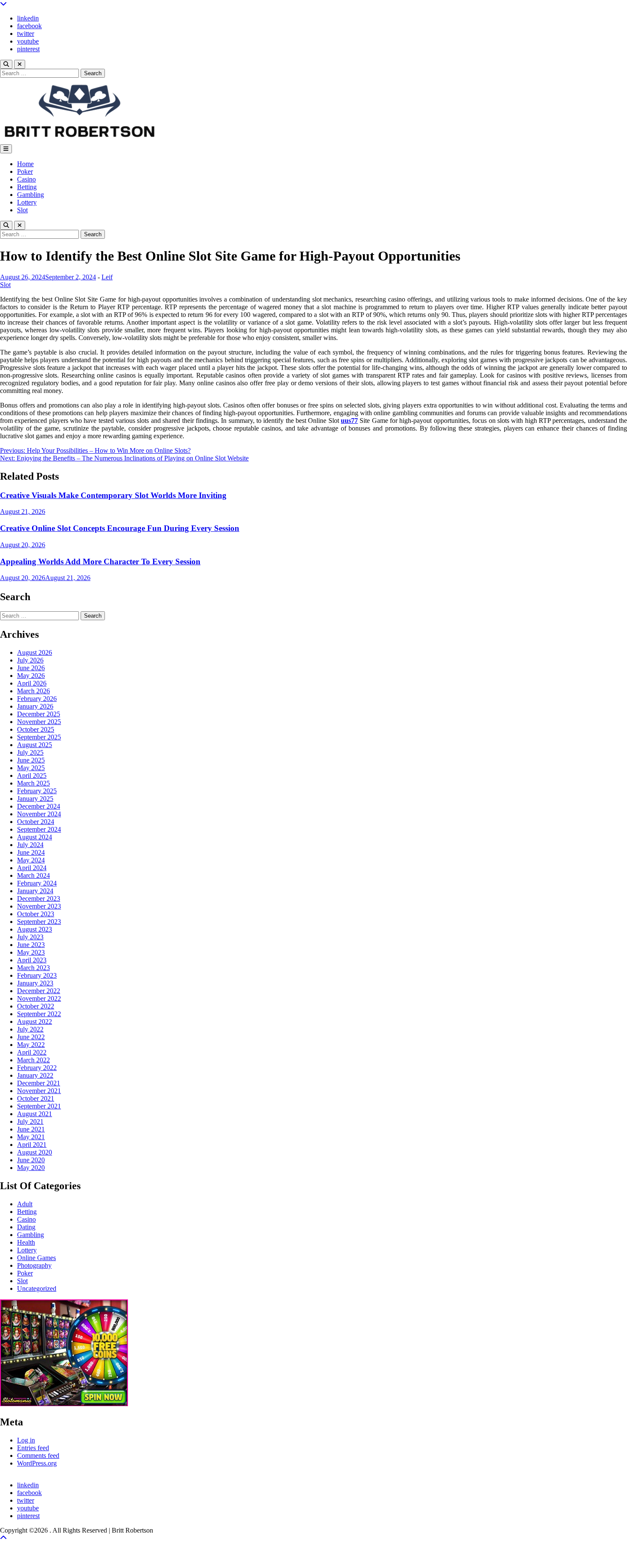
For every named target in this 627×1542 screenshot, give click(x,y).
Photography (34, 1265)
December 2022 (38, 990)
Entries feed (33, 1447)
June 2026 (31, 667)
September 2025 (39, 737)
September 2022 (39, 1013)
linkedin (28, 18)
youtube (28, 41)
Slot (22, 210)
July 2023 (30, 937)
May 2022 (31, 1044)
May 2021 (31, 1136)
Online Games (36, 1257)
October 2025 (35, 729)
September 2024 (39, 829)
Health (26, 1242)
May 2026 (31, 675)
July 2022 (30, 1029)
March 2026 (33, 691)
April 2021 (31, 1144)
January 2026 (35, 706)
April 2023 (31, 960)
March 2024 (33, 875)
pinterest (28, 49)
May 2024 (31, 860)
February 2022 (37, 1067)
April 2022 (31, 1052)
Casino (26, 179)
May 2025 (31, 767)
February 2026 (37, 698)
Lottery (27, 202)
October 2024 (35, 821)
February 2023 (37, 975)
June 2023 (31, 944)
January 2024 (35, 890)
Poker (25, 171)
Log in (26, 1440)
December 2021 (38, 1083)
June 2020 (31, 1160)
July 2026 (30, 660)
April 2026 (31, 683)
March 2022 (33, 1060)
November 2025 (39, 721)
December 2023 (38, 898)
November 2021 (39, 1090)
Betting (27, 187)
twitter (25, 33)
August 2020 (34, 1152)
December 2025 (38, 714)
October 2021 (35, 1098)
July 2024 (30, 844)
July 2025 (30, 752)
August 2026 (34, 652)
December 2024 (38, 806)
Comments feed (38, 1455)
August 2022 (34, 1021)
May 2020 (31, 1167)
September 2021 (39, 1106)
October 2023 (35, 914)
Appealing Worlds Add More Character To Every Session (100, 561)
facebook (29, 25)
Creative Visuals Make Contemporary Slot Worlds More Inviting (113, 495)
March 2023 (33, 967)
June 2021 (31, 1129)
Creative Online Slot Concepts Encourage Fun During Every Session (119, 528)
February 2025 (37, 790)
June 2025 (31, 760)
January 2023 (35, 983)
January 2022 (35, 1075)
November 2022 (39, 998)
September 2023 (39, 921)
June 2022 (31, 1037)
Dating (26, 1227)
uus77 (349, 420)
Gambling (30, 194)
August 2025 (34, 744)
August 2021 (34, 1113)
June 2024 (31, 852)
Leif (107, 277)
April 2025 (31, 775)
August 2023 (34, 929)
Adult (24, 1204)
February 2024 (37, 883)
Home (25, 163)
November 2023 (39, 906)
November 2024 (39, 814)
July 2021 (30, 1121)
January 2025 (35, 798)
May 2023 (31, 952)
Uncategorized (36, 1288)
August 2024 (34, 837)
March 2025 (33, 783)
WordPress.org (37, 1463)
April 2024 (31, 867)
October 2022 (35, 1006)
